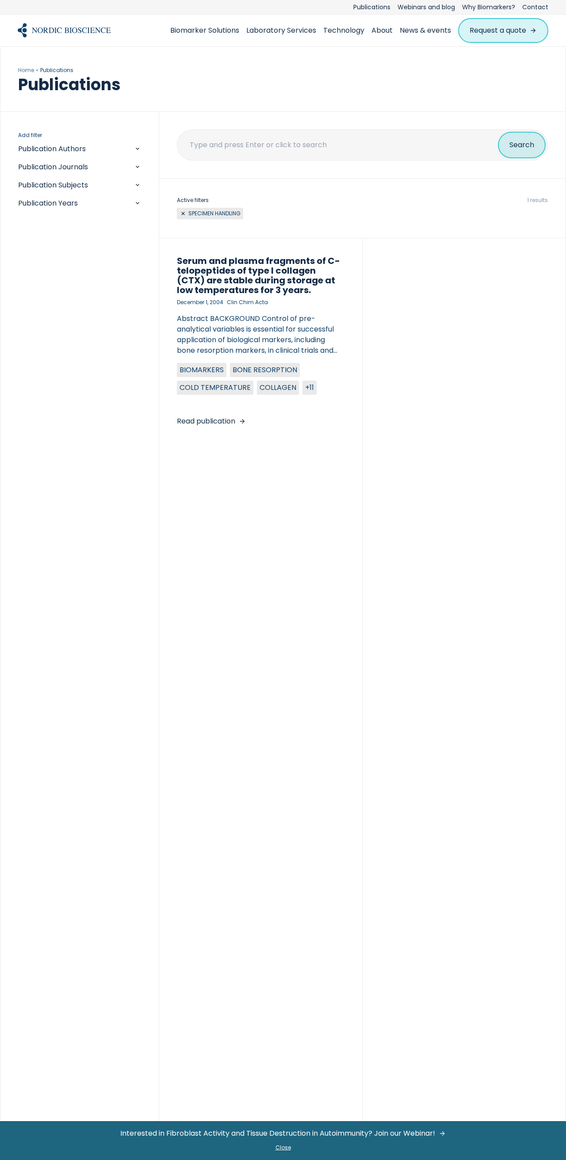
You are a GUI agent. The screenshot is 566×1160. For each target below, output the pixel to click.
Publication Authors (52, 149)
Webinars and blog (426, 7)
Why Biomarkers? (488, 7)
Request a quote (498, 30)
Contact (535, 7)
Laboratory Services (281, 30)
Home (26, 70)
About (382, 30)
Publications (371, 7)
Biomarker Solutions (204, 30)
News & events (425, 30)
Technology (343, 30)
